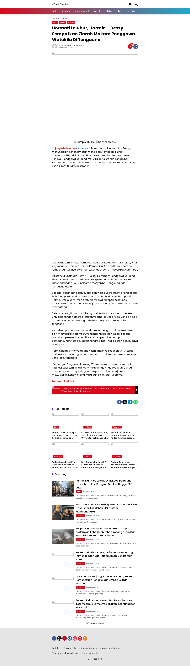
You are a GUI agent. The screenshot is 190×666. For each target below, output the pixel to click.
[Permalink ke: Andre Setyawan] (55, 46)
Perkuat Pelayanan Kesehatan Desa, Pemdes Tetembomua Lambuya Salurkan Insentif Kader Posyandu (124, 465)
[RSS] (85, 638)
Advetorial (87, 427)
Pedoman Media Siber (109, 648)
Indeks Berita (88, 648)
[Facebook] (119, 402)
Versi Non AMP (95, 659)
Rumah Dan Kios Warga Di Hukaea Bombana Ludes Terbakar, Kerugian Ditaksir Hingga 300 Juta (65, 435)
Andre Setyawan (64, 46)
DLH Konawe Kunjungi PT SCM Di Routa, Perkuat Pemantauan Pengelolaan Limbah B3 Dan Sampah (94, 465)
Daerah (62, 22)
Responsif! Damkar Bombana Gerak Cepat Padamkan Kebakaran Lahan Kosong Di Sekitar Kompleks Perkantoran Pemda (123, 435)
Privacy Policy (70, 648)
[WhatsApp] (135, 402)
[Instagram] (75, 638)
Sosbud (71, 22)
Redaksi (56, 648)
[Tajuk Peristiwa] (60, 4)
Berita (55, 22)
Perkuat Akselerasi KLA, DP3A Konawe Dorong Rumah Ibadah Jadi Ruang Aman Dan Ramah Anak (65, 465)
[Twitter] (124, 402)
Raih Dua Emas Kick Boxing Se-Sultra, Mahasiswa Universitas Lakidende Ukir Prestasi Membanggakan (94, 435)
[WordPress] (69, 638)
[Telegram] (130, 402)
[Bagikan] (135, 46)
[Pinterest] (64, 638)
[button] (130, 4)
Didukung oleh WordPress (65, 653)
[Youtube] (80, 638)
